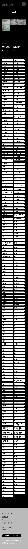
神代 (4, 374)
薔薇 (14, 50)
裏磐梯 (4, 424)
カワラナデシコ (18, 103)
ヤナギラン (17, 202)
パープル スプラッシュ (7, 160)
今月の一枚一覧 (7, 523)
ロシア (4, 219)
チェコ (4, 141)
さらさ (4, 113)
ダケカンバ (5, 138)
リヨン (4, 211)
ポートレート (6, 520)
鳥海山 (4, 487)
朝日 (15, 317)
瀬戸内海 (16, 362)
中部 (15, 225)
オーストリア (17, 91)
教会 (4, 304)
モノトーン (17, 196)
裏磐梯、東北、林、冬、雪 (18, 436)
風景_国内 (6, 46)
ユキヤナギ (5, 205)
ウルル (16, 84)
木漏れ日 (5, 320)
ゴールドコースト (7, 110)
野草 (15, 454)
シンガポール (17, 123)
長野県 (4, 463)
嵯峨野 (4, 295)
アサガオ (5, 63)
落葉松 (16, 412)
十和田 (4, 250)
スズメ (4, 129)
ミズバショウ (6, 189)
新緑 (4, 307)
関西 (4, 466)
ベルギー (5, 185)
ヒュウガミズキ (18, 173)
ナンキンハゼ (17, 153)
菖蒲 (15, 408)
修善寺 (16, 234)
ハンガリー (17, 170)
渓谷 (4, 356)
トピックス (4, 529)
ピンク (4, 176)
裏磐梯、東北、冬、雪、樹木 (18, 432)
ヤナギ (4, 202)
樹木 (15, 335)
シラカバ (16, 120)
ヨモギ (16, 208)
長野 (15, 460)
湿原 (15, 359)
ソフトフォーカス (7, 135)
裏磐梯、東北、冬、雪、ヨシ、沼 (7, 432)
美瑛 (15, 396)
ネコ (4, 156)
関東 (15, 463)
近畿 (15, 448)
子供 (4, 274)
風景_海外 (17, 46)
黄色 (4, 496)
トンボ (16, 150)
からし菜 (5, 103)
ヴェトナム (17, 78)
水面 (15, 344)
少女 (4, 286)
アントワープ (6, 69)
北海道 (16, 247)
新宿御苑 (16, 304)
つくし (4, 144)
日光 (15, 310)
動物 (4, 247)
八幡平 (16, 237)
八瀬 (4, 240)
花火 (4, 402)
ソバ (15, 132)
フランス (16, 182)
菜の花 (4, 412)
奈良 (15, 268)
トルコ (4, 150)
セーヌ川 (5, 132)
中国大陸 (5, 225)
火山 (4, 365)
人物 (15, 231)
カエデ (4, 97)
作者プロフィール (6, 527)
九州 (15, 228)
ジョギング (5, 120)
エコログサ (5, 87)
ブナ (4, 182)
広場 (4, 298)
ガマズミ (5, 100)
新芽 (15, 307)
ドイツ (16, 147)
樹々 (4, 335)
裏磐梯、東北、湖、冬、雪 (7, 441)
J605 (15, 60)
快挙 (15, 301)
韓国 (15, 478)
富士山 (4, 277)
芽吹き (4, 405)
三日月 (4, 222)
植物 (4, 332)
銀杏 (15, 457)
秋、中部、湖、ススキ (19, 380)
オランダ (16, 94)
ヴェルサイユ (17, 81)
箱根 (4, 390)
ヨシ (4, 208)
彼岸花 (16, 298)
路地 (15, 445)
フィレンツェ (6, 179)
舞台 (4, 399)
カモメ (16, 100)
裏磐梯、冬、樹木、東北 (18, 424)
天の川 (16, 265)
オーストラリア (6, 91)
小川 (15, 280)
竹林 (15, 387)
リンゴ (16, 211)
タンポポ (16, 138)
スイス (4, 126)
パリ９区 (16, 167)
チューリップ (17, 141)
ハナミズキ (17, 159)
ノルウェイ (17, 156)
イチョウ (16, 72)
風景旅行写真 (7, 513)
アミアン (5, 66)
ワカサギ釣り (17, 219)
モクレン (16, 192)
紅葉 (15, 390)
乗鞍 (4, 228)
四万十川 (5, 253)
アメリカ (16, 66)
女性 (15, 271)
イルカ (16, 75)
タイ (15, 135)
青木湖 (4, 478)
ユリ (15, 205)
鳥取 (15, 484)
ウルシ (4, 84)
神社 (15, 374)
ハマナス (5, 164)
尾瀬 (15, 286)
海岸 (15, 353)
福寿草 (16, 377)
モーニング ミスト (7, 192)
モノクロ (5, 196)
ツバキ (4, 147)
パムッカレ (17, 164)
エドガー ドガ (18, 87)
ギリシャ (5, 106)
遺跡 (4, 454)
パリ (4, 167)
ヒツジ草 (5, 173)
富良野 (16, 277)
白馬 (15, 371)
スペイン (16, 129)
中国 (15, 222)
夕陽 (4, 265)
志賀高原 (5, 301)
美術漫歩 (5, 517)
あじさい (16, 63)
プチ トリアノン (18, 179)
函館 (15, 243)
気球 (4, 341)
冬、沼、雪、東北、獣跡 (7, 243)
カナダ (16, 97)
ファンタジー (17, 176)
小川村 (4, 283)
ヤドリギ (16, 199)
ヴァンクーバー (7, 78)
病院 (15, 368)
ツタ (15, 144)
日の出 (4, 310)
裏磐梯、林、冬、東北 (19, 441)
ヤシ (4, 199)
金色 (4, 457)
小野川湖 (16, 283)
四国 (15, 253)
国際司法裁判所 (7, 256)
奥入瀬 (4, 271)
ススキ (16, 126)
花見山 (16, 402)
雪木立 (16, 469)
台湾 (15, 250)
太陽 (4, 268)
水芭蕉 (4, 344)
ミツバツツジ (17, 189)
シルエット (5, 123)
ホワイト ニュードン (19, 185)
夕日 (15, 262)
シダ (4, 116)
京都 (4, 231)
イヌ (4, 75)
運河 (4, 451)
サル (15, 113)
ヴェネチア (5, 81)
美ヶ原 (4, 396)
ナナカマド (5, 153)
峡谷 (4, 292)
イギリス (16, 69)
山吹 (15, 289)
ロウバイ (5, 214)
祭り (4, 377)
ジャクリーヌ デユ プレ (18, 116)
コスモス (16, 110)
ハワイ (4, 170)
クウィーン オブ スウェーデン (19, 106)
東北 (15, 320)
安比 (15, 274)
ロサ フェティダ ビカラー (19, 215)
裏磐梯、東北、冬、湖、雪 (18, 428)
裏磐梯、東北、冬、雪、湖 (7, 436)
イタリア (5, 72)
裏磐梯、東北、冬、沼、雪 (7, 428)
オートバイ (5, 94)
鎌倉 (4, 460)
